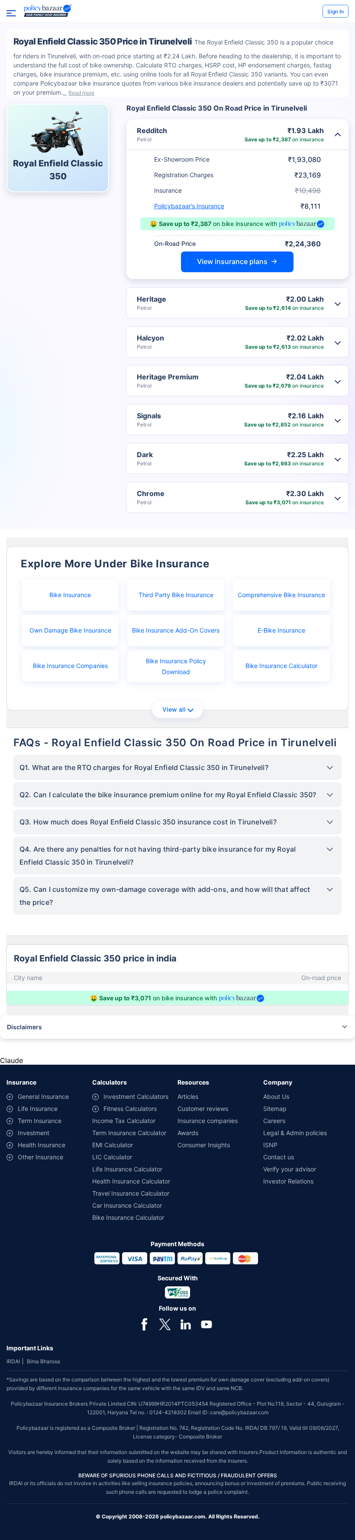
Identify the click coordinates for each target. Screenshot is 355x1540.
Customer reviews (203, 1108)
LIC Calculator (112, 1157)
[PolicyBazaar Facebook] (144, 1323)
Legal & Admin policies (295, 1132)
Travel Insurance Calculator (130, 1193)
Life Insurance (38, 1108)
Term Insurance (39, 1120)
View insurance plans (232, 261)
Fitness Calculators (130, 1108)
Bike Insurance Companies (70, 665)
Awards (188, 1132)
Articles (188, 1096)
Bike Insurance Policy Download (176, 666)
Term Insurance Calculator (129, 1132)
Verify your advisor (289, 1169)
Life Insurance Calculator (127, 1169)
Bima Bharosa (43, 1361)
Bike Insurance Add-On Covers (175, 630)
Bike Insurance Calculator (281, 665)
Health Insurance (41, 1145)
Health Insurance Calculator (131, 1181)
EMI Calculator (112, 1145)
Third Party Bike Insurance (176, 594)
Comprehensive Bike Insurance (281, 594)
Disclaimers (24, 1027)
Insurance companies (208, 1120)
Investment (33, 1132)
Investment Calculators (135, 1096)
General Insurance (43, 1096)
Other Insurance (40, 1157)
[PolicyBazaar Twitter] (165, 1323)
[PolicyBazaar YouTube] (206, 1323)
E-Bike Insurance (281, 630)
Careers (274, 1120)
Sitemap (275, 1108)
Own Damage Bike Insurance (70, 630)
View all (173, 709)
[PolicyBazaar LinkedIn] (186, 1323)
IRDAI (13, 1361)
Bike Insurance (70, 594)
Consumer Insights (204, 1145)
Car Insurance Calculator (127, 1205)
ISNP (270, 1145)
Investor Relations (288, 1181)
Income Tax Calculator (123, 1120)
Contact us (278, 1157)
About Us (276, 1096)
